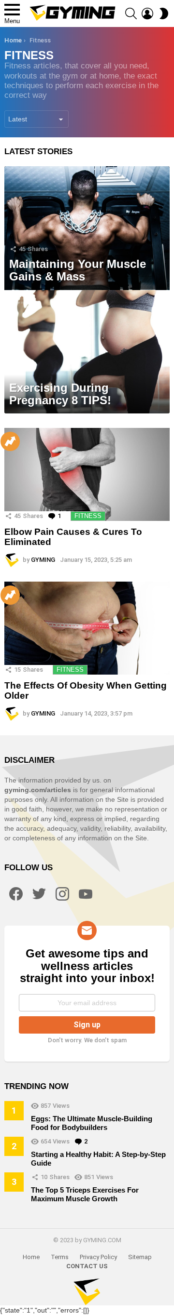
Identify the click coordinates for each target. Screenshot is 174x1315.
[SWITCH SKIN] (164, 13)
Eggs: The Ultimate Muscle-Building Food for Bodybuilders (91, 1123)
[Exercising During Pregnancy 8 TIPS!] (87, 352)
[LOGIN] (147, 13)
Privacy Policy (98, 1257)
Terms (60, 1257)
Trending (10, 441)
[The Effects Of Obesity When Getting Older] (87, 628)
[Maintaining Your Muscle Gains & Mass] (87, 228)
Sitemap (140, 1257)
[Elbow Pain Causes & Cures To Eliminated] (87, 474)
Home (31, 1257)
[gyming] (87, 1291)
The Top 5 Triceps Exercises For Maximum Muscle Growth (85, 1194)
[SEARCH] (131, 13)
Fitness (88, 515)
